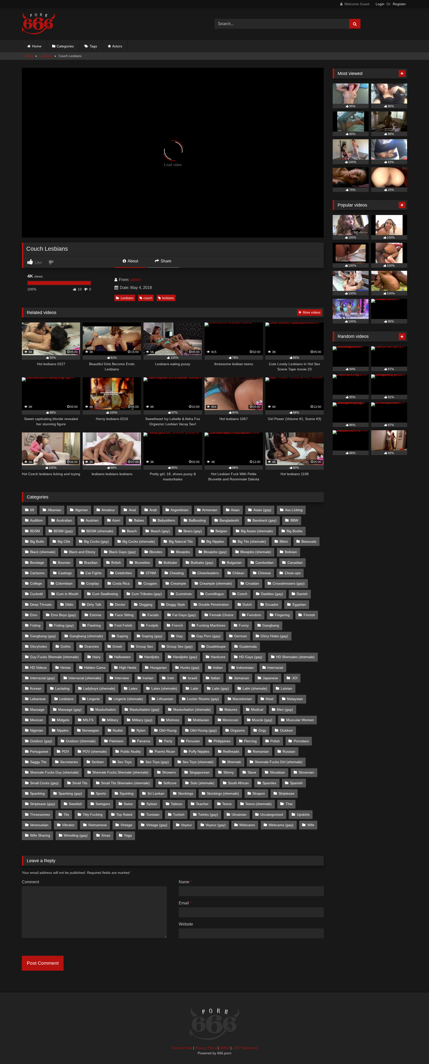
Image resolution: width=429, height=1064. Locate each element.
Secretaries (69, 762)
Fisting (35, 625)
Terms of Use (181, 1048)
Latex (133, 688)
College (36, 583)
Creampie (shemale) (216, 583)
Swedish (75, 804)
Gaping (122, 636)
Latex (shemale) (164, 688)
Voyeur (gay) (216, 825)
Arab (153, 510)
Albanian (54, 510)
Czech (242, 594)
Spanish (296, 783)
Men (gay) (285, 709)
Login (380, 4)
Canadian (295, 563)
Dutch (247, 604)
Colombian (64, 583)
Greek (117, 646)
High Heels (127, 668)
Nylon (141, 730)
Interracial (275, 668)
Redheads (231, 751)
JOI (294, 678)
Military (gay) (142, 720)
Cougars (150, 583)
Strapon (258, 793)
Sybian (151, 804)
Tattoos (176, 804)
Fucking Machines (211, 625)
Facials (153, 615)
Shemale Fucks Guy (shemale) (54, 772)
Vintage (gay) (156, 825)
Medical (257, 709)
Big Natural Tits (181, 541)
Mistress (172, 720)
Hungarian (158, 668)
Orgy (262, 730)
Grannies (91, 646)
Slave (252, 772)
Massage (37, 709)
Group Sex (144, 646)
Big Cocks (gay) (96, 541)
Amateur (108, 510)
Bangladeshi (229, 520)
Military (112, 720)
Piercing (250, 741)
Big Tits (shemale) (252, 541)
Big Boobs (294, 531)
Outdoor (286, 730)
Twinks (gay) (208, 814)
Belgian (221, 531)
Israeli (192, 678)
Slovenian (306, 772)
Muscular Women (300, 720)
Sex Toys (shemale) (198, 762)
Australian (64, 520)
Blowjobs (183, 552)
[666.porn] (38, 24)
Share (165, 261)
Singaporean (199, 772)
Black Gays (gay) (122, 552)
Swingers (103, 804)
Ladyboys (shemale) (99, 688)
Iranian (148, 678)
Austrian (92, 520)
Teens (227, 804)
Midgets (63, 720)
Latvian (286, 688)
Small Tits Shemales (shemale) (125, 783)
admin (135, 280)
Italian (215, 678)
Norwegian (90, 730)
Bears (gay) (192, 531)
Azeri (116, 520)
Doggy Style (175, 604)
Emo (33, 615)
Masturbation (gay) (144, 709)
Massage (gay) (70, 709)
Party (168, 741)
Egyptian (299, 604)
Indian (218, 668)
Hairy (96, 657)
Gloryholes (38, 646)
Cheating (177, 573)
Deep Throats (41, 604)
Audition (36, 520)
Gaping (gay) (152, 636)
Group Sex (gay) (180, 646)
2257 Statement (245, 1048)
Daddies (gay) (272, 594)
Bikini (284, 541)
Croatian (252, 583)
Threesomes (40, 814)
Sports (101, 793)
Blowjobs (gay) (215, 552)
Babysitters (166, 520)
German (240, 636)
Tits (66, 814)
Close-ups (293, 573)
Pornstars (301, 741)
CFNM (151, 573)
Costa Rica (121, 583)
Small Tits (79, 783)
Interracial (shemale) (85, 678)
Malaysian (295, 699)
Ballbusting (197, 520)
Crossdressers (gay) (289, 583)
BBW (294, 520)
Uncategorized (271, 814)
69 (32, 510)
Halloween (122, 657)
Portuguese (39, 751)
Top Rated (124, 814)
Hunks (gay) (189, 668)
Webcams (247, 825)
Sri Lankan (155, 793)
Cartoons (37, 573)
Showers (169, 772)
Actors (117, 46)
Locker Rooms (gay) (203, 699)
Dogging (145, 604)
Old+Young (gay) (203, 730)
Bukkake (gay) (202, 563)
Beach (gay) (160, 531)
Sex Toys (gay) (157, 762)
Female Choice (221, 615)
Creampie (178, 583)
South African (238, 783)
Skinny (228, 772)
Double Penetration (214, 604)
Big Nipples (215, 541)
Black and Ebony (82, 552)
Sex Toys (124, 762)
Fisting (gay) (64, 625)
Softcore (170, 783)
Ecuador (272, 604)
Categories (65, 46)
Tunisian (152, 814)
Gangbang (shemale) (86, 636)
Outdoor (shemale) (81, 741)
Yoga (128, 835)
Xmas (105, 835)
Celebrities (123, 573)
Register (399, 4)
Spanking (37, 793)
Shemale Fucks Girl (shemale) (278, 762)
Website (186, 924)
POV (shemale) (95, 751)
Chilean (238, 573)
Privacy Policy (206, 1048)
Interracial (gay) (42, 678)
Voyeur (186, 825)
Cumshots (184, 594)
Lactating (62, 688)
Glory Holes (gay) (274, 636)
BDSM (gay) (63, 531)
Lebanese (38, 699)
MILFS (88, 720)
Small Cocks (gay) (44, 783)
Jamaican (241, 678)
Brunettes (142, 563)
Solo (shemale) (202, 783)
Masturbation (105, 709)
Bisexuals (308, 541)
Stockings (185, 793)
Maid (269, 699)
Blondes (155, 552)
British (116, 563)
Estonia (95, 615)
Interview (122, 678)
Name (185, 882)
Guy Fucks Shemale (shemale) (54, 657)
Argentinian (179, 510)
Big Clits (64, 541)
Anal (132, 510)
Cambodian (264, 563)
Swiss (128, 804)
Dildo (69, 604)
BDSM (35, 531)
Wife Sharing (40, 835)
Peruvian (193, 741)
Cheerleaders (208, 573)
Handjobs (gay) (185, 657)
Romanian (261, 751)
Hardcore (218, 657)
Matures (230, 709)
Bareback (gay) (264, 520)
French (177, 625)
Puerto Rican (165, 751)
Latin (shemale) (255, 688)
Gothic (66, 646)
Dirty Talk (94, 604)
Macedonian (242, 699)
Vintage (126, 825)
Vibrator (68, 825)
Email (185, 903)
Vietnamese (97, 825)
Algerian (81, 510)
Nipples (63, 730)
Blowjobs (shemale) (255, 552)
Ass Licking (294, 510)
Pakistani (116, 741)
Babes (139, 520)
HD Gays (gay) (250, 657)
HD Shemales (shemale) (295, 657)
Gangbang (270, 625)
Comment (30, 882)
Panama (143, 741)
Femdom (254, 615)
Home (36, 46)
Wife (310, 825)
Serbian (98, 762)
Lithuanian (165, 699)
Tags (93, 46)
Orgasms (237, 730)
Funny (244, 625)
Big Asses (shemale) (257, 531)
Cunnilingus (214, 594)
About (132, 261)
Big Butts (37, 541)
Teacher (202, 804)
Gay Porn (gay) (208, 636)
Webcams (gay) (281, 825)
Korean (35, 688)
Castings (65, 573)
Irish (170, 678)
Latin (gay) (220, 688)
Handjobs (151, 657)
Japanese (270, 678)
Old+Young (168, 730)
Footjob (152, 625)
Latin (194, 688)
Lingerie (93, 699)
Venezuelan (39, 825)
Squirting (127, 793)
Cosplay (92, 583)
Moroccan (230, 720)
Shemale (234, 762)
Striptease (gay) (42, 804)
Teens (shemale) (258, 804)
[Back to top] (413, 1049)
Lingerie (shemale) (128, 699)
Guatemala (248, 646)
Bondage (37, 563)
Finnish (309, 615)
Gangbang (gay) (43, 636)
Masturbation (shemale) (192, 709)
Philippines (222, 741)
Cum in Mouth (67, 594)
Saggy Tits (38, 762)
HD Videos (38, 668)
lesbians (168, 298)
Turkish (178, 814)
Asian (235, 510)
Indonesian (245, 668)
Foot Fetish (123, 625)
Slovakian (277, 772)
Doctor (120, 604)
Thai (289, 804)
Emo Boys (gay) (63, 615)
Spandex (269, 783)
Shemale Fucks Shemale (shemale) (120, 772)
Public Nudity (130, 751)
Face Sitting (124, 615)
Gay (179, 636)
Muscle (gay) (262, 720)
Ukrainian (239, 814)
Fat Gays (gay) (184, 615)
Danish (302, 594)
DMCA (225, 1048)
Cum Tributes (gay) (147, 594)
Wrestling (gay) (76, 835)
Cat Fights (93, 573)
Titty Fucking (93, 814)
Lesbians (45, 56)
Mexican (36, 720)
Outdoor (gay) (41, 741)
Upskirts (303, 814)
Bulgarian (234, 563)
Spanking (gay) (70, 793)
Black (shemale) (42, 552)
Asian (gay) (262, 510)
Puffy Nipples (199, 751)
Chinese (264, 573)
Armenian (209, 510)
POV (65, 751)
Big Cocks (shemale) (138, 541)
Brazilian (91, 563)
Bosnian (64, 563)
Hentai (65, 668)
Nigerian (36, 730)
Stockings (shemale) (223, 793)
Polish (275, 741)
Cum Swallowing (105, 594)
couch (147, 298)
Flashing (94, 625)
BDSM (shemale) (99, 531)
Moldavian (201, 720)
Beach (132, 531)
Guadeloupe (216, 646)
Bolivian (291, 552)
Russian (289, 751)
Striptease (286, 793)
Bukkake (170, 563)
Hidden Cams (95, 668)
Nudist (118, 730)
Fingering (282, 615)
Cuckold (36, 594)
